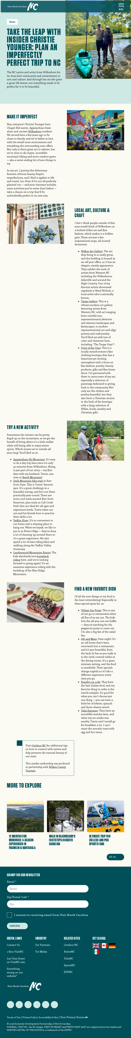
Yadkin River (20, 520)
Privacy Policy (30, 1017)
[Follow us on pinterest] (36, 1004)
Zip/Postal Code (17, 897)
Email (11, 881)
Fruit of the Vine (90, 347)
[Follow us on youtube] (45, 1004)
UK (96, 945)
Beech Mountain (32, 477)
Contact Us (13, 944)
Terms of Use (14, 1017)
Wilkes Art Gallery (92, 251)
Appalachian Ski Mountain (29, 459)
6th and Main (89, 639)
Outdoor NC (39, 745)
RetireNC (69, 951)
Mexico (96, 951)
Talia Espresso (89, 710)
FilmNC (68, 958)
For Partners (42, 944)
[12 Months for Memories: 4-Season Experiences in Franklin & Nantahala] (25, 826)
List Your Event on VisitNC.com (16, 960)
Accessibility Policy (48, 1017)
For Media (41, 951)
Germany (112, 945)
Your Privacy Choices (72, 1017)
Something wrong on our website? (15, 972)
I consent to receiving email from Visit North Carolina (51, 915)
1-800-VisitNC (15, 951)
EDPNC (68, 972)
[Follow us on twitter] (10, 1004)
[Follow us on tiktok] (54, 1004)
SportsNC (69, 965)
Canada (104, 945)
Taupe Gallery (89, 301)
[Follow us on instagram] (28, 1004)
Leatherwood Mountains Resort (31, 552)
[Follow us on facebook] (19, 1004)
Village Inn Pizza (91, 610)
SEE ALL (113, 856)
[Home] (23, 6)
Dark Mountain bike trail (28, 480)
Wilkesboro (35, 131)
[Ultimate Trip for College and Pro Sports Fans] (105, 826)
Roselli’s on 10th (90, 682)
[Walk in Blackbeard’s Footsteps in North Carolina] (65, 826)
